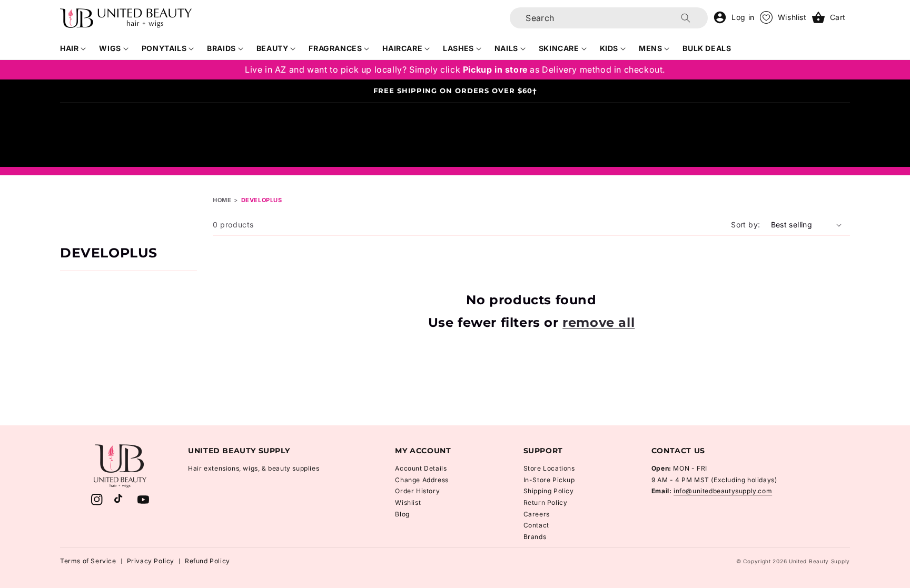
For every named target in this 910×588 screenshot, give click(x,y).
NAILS (506, 48)
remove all (598, 322)
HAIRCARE (402, 48)
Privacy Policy (150, 561)
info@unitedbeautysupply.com (723, 491)
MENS (650, 48)
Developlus (261, 200)
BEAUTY (272, 48)
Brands (535, 537)
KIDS (609, 48)
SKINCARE (559, 48)
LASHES (458, 48)
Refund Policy (207, 561)
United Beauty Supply (819, 561)
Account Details (421, 468)
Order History (417, 491)
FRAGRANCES (335, 48)
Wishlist (408, 502)
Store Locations (549, 468)
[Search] (685, 17)
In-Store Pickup (549, 480)
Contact (536, 525)
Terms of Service (88, 561)
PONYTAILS (164, 48)
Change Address (421, 480)
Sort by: (745, 224)
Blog (402, 514)
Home (222, 200)
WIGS (110, 48)
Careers (536, 514)
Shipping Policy (548, 491)
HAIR (69, 48)
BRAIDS (221, 48)
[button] (73, 48)
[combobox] (609, 17)
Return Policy (545, 502)
